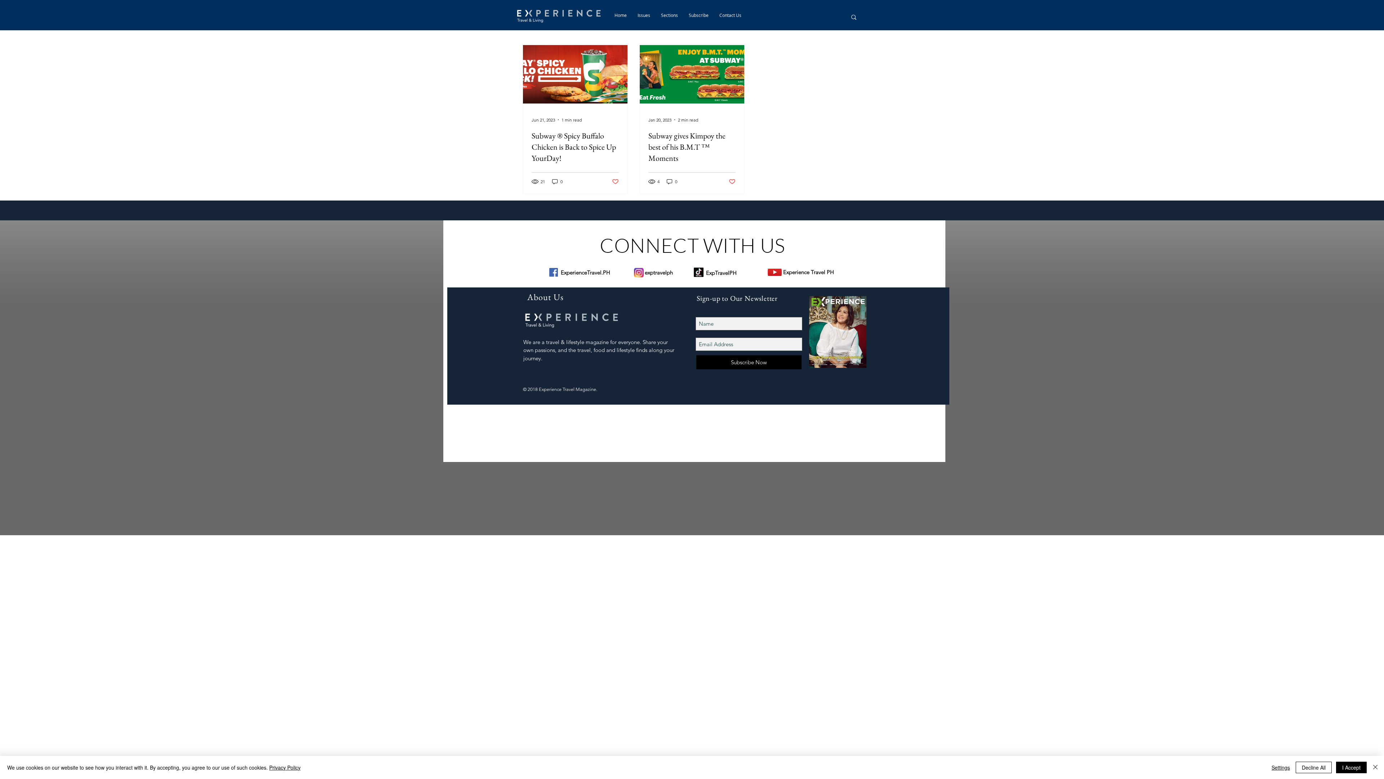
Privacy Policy (285, 767)
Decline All (1314, 767)
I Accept (1351, 767)
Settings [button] (1281, 767)
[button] (669, 15)
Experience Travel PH (808, 272)
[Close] (1375, 767)
